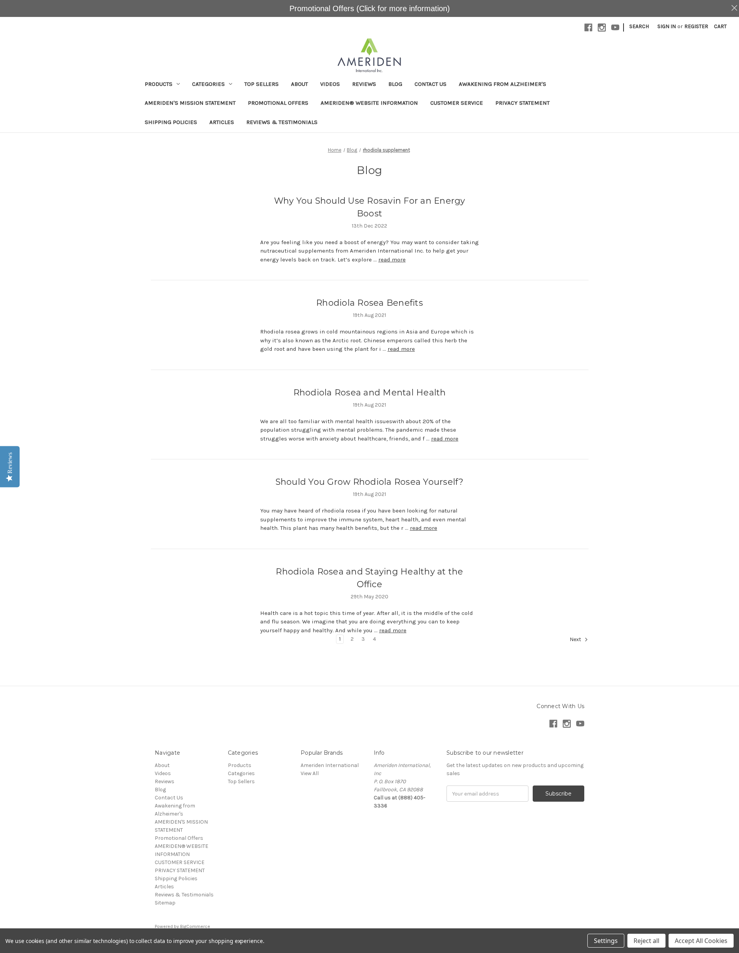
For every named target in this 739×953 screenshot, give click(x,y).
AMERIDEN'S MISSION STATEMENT (190, 102)
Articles (221, 122)
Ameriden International (330, 765)
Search (639, 26)
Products (158, 83)
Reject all (646, 940)
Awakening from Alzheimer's (502, 83)
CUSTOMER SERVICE (456, 102)
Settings (606, 940)
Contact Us (430, 83)
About (299, 83)
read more (392, 259)
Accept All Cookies (701, 940)
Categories (208, 83)
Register (696, 26)
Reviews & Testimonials (282, 122)
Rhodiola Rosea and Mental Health (369, 392)
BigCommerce (195, 926)
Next (576, 639)
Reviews (364, 83)
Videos (330, 83)
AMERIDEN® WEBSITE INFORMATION (369, 102)
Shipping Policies (171, 122)
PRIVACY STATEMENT (522, 102)
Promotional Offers (278, 102)
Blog (395, 83)
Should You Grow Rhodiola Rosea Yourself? (370, 482)
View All (310, 773)
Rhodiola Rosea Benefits (369, 303)
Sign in (666, 26)
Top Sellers (261, 83)
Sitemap (165, 902)
